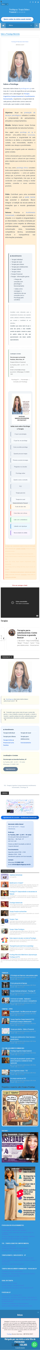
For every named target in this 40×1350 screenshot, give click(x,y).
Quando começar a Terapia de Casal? (13, 1285)
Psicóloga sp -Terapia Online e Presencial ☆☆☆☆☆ (19, 10)
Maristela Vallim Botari (23, 41)
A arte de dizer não (20, 506)
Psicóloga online (20, 473)
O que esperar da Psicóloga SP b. (12, 1295)
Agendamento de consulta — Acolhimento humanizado (20, 817)
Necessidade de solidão (20, 533)
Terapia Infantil (16, 269)
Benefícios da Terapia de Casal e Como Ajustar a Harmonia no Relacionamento (19, 1300)
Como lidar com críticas (20, 513)
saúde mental (30, 197)
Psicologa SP (15, 379)
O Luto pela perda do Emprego (18, 983)
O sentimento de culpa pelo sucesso (13, 1228)
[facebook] (30, 2)
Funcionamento (26, 743)
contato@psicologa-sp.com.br (21, 864)
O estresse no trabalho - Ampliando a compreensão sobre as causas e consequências (23, 1000)
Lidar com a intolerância (20, 519)
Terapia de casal (20, 499)
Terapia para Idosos (18, 264)
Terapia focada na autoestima (18, 911)
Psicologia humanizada (16, 902)
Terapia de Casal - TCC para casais (12, 1250)
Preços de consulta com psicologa (18, 281)
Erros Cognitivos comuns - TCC (19, 1071)
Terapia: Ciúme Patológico (17, 929)
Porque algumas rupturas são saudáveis (14, 1230)
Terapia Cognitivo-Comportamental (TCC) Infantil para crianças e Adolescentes (22, 1020)
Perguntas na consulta (20, 466)
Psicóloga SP (14, 41)
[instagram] (33, 2)
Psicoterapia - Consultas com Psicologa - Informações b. (19, 1297)
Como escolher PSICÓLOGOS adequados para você (17, 1306)
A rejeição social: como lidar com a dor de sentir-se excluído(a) (17, 1233)
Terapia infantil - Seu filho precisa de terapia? (23, 1011)
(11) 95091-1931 (19, 862)
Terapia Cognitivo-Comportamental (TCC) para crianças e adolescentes (19, 1261)
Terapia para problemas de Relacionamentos (15, 1303)
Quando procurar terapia (20, 453)
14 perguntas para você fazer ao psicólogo (21, 946)
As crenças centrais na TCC (18, 1078)
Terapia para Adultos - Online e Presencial (22, 1029)
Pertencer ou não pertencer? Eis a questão (15, 1239)
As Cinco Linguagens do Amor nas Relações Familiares (18, 1236)
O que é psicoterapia (20, 434)
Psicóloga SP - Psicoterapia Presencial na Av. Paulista (18, 1274)
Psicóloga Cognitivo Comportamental (21, 1051)
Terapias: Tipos (14, 919)
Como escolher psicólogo (20, 447)
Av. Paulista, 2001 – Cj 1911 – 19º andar (19, 835)
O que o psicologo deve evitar (11, 1276)
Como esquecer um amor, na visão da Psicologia (23, 938)
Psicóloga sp (9, 699)
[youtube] (38, 2)
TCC (20, 486)
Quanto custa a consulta (20, 480)
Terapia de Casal (17, 262)
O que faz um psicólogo (20, 440)
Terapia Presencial (16, 274)
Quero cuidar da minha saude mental (17, 19)
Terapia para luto (20, 493)
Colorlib (23, 1348)
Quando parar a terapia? (16, 883)
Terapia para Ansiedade (9, 1246)
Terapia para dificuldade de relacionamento (15, 1248)
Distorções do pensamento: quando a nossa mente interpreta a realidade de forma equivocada (22, 1060)
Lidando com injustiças (20, 526)
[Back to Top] (38, 1312)
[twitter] (35, 2)
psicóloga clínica (23, 168)
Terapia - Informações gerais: (20, 276)
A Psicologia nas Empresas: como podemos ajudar (24, 975)
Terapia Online (16, 272)
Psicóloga (9, 1334)
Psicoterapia (24, 379)
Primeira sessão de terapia (20, 460)
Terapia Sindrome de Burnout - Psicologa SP (22, 991)
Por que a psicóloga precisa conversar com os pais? (18, 1258)
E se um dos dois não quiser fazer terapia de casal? (17, 1288)
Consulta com (20, 382)
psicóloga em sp (25, 88)
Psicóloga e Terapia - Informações (12, 1271)
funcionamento (19, 286)
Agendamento (10, 769)
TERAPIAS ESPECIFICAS (16, 875)
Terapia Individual (17, 259)
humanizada (31, 135)
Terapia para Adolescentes (20, 267)
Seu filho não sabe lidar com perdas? (13, 1264)
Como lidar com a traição (9, 1283)
